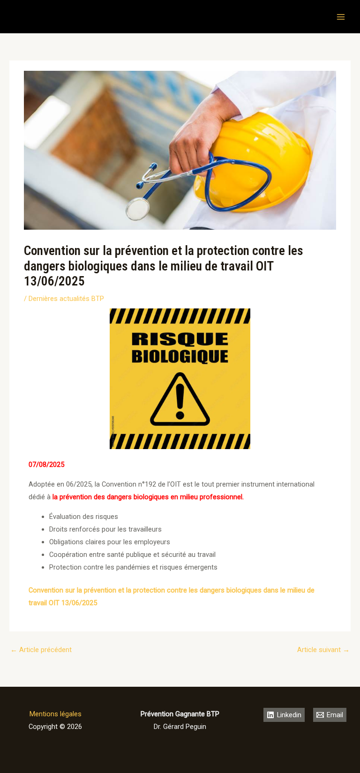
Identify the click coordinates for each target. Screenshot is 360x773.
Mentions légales (56, 714)
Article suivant (323, 649)
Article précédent (41, 649)
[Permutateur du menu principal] (341, 17)
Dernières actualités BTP (66, 298)
